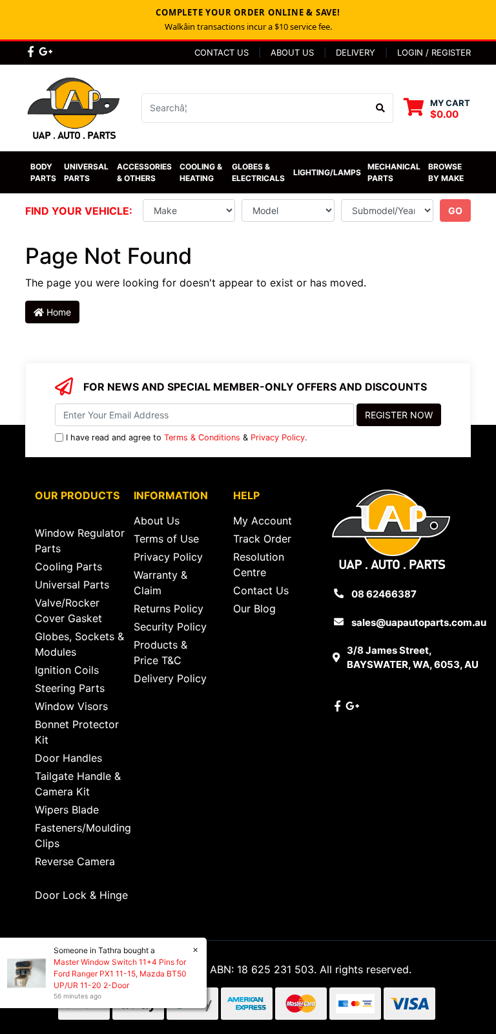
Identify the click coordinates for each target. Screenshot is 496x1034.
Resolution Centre (258, 564)
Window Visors (71, 706)
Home (57, 312)
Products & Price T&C (160, 652)
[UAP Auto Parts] (73, 106)
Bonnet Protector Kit (77, 732)
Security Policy (170, 626)
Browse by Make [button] (446, 172)
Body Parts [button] (43, 172)
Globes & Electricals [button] (258, 172)
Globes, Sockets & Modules (79, 644)
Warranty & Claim (160, 582)
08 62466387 (384, 594)
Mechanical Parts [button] (394, 172)
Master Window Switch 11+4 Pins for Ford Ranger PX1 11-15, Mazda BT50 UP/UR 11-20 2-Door (120, 973)
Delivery (355, 52)
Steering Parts (70, 688)
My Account (262, 520)
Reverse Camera (75, 861)
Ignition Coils (67, 669)
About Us (292, 52)
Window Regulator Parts (80, 540)
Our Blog (254, 608)
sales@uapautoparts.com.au (418, 622)
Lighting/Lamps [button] (327, 172)
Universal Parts (87, 172)
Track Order (262, 538)
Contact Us (221, 52)
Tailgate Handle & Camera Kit (78, 784)
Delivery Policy (170, 678)
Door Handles (68, 757)
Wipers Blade (67, 809)
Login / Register (434, 52)
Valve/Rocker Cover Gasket (68, 610)
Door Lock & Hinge (81, 895)
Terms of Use (166, 538)
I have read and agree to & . (186, 437)
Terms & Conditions (202, 437)
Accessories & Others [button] (145, 172)
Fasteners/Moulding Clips (83, 835)
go (455, 210)
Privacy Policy (278, 437)
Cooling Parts (68, 566)
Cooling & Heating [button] (202, 172)
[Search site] (380, 108)
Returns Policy (168, 608)
